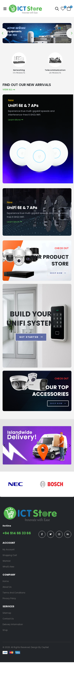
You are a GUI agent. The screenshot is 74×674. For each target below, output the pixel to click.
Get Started (29, 337)
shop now (56, 273)
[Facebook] (42, 534)
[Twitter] (50, 534)
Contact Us (8, 618)
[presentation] (4, 64)
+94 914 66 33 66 (17, 533)
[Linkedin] (67, 534)
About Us (7, 587)
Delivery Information (13, 624)
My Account (8, 549)
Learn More (14, 119)
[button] (57, 9)
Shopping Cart (10, 555)
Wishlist (6, 561)
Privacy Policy (9, 598)
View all (7, 89)
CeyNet (45, 647)
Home (6, 581)
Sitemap (7, 613)
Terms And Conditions (14, 592)
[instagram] (59, 534)
